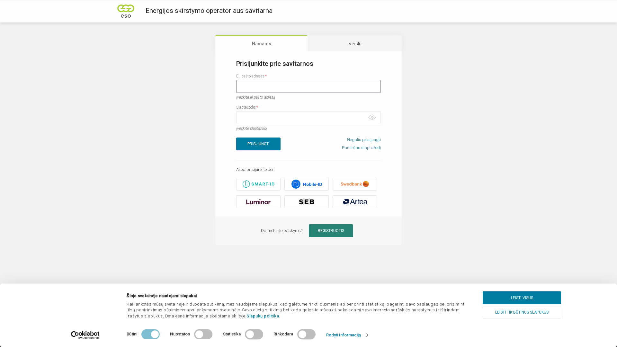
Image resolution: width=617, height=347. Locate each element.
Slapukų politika (262, 316)
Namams (261, 43)
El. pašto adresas (250, 76)
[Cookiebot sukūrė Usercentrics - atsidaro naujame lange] (85, 335)
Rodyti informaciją (343, 335)
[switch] (203, 334)
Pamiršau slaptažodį (361, 147)
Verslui (355, 43)
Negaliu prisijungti (364, 139)
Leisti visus (522, 298)
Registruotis (331, 230)
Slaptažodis (246, 107)
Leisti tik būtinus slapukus (522, 312)
